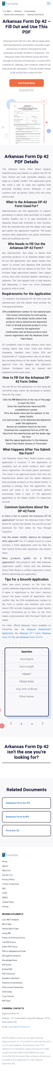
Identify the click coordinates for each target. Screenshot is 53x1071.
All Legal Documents (11, 956)
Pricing (5, 906)
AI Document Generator (12, 987)
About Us (6, 870)
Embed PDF (7, 969)
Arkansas (17, 11)
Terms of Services (10, 884)
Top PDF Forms (9, 942)
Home (4, 861)
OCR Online (7, 992)
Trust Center (8, 996)
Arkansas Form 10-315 (31, 637)
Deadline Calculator (11, 978)
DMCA (5, 897)
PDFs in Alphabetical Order (14, 951)
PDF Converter (8, 974)
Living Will (6, 933)
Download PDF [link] (26, 90)
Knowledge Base (9, 960)
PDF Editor (6, 965)
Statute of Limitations (12, 983)
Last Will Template (10, 920)
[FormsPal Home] (10, 854)
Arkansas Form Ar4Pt (17, 816)
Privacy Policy (8, 879)
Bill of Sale (6, 924)
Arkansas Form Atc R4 (18, 803)
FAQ (4, 888)
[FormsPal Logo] (10, 3)
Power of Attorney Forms (13, 938)
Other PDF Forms (10, 947)
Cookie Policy (8, 902)
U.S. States (7, 11)
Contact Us (7, 875)
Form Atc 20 (12, 830)
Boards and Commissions (14, 15)
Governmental (29, 11)
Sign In (5, 866)
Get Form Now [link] (26, 83)
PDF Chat (6, 1001)
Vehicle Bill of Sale (10, 929)
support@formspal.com (19, 1027)
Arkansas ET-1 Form (29, 633)
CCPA (4, 893)
